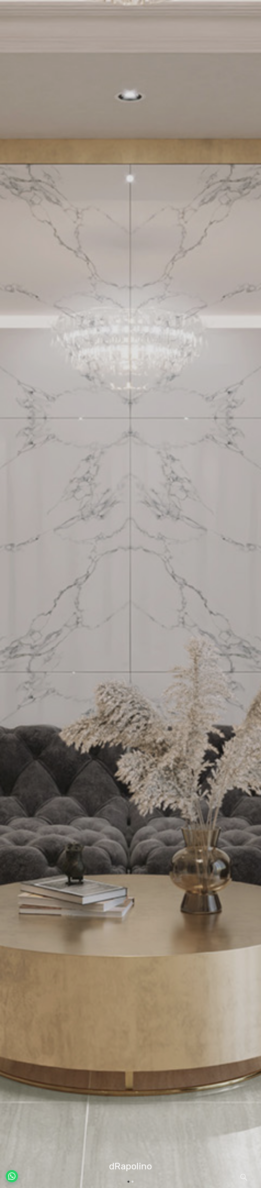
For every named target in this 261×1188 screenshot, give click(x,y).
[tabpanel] (130, 594)
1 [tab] (128, 1182)
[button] (12, 1176)
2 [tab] (133, 1182)
